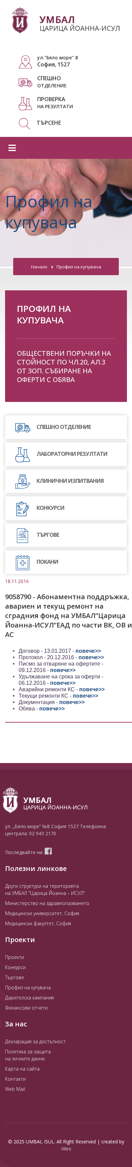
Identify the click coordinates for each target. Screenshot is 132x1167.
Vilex (66, 1148)
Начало (39, 267)
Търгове (14, 977)
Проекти (14, 957)
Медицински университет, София (42, 913)
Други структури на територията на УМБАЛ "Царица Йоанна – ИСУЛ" (45, 889)
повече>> (88, 651)
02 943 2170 (42, 833)
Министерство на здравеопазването (47, 903)
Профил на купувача (79, 267)
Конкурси (15, 967)
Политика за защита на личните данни (28, 1055)
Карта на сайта (22, 1069)
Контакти (15, 1079)
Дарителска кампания (29, 997)
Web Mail (15, 1089)
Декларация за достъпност (35, 1041)
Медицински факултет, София (38, 923)
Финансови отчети (26, 1007)
